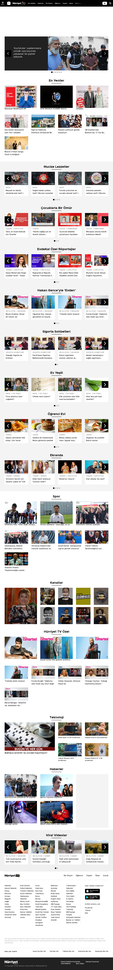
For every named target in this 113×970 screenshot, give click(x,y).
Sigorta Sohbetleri (56, 331)
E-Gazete (69, 899)
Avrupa (7, 896)
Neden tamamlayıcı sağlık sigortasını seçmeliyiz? (94, 357)
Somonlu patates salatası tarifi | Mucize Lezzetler (95, 192)
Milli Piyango (55, 904)
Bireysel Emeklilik (41, 901)
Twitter (88, 910)
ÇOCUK (62, 229)
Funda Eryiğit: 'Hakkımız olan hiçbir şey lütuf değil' (96, 315)
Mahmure (54, 885)
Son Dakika (31, 3)
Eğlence (57, 3)
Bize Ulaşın (80, 963)
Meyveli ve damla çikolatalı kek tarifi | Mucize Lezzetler (14, 192)
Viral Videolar (56, 835)
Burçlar (53, 891)
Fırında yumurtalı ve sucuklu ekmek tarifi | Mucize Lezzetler (68, 192)
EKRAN (17, 476)
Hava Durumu (9, 912)
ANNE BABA (72, 229)
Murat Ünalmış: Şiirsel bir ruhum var (15, 315)
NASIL (8, 187)
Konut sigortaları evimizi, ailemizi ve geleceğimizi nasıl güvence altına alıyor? (69, 357)
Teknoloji (69, 909)
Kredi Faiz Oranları (42, 912)
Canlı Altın (39, 907)
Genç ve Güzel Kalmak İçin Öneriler (15, 233)
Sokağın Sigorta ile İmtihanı (14, 356)
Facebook (88, 908)
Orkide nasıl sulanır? (41, 396)
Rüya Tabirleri (56, 912)
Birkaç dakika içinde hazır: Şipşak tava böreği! (68, 439)
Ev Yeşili (56, 372)
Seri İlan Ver (54, 951)
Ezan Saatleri (55, 909)
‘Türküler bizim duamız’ (69, 314)
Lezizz (22, 917)
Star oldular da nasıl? (95, 479)
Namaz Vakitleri (26, 912)
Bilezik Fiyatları (40, 909)
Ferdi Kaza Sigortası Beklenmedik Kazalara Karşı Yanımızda (42, 357)
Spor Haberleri (25, 907)
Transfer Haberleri (27, 891)
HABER (47, 856)
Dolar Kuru (24, 909)
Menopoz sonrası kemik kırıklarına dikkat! (96, 233)
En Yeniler (56, 80)
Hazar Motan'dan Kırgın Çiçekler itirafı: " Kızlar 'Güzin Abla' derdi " (16, 274)
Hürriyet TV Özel (56, 631)
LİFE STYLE (18, 229)
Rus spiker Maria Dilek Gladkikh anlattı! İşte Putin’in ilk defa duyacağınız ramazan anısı (68, 274)
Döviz (37, 885)
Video (7, 904)
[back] (8, 3)
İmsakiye (38, 920)
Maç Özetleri (25, 904)
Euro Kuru (38, 891)
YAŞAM (9, 229)
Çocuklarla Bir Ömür (56, 208)
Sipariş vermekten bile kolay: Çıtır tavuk (15, 439)
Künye (68, 904)
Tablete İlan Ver (68, 951)
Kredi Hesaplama (41, 904)
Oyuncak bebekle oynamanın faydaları (68, 233)
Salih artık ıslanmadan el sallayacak (69, 860)
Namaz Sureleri (71, 922)
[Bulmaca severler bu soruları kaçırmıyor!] (30, 750)
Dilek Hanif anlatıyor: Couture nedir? (42, 480)
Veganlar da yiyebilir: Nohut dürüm (95, 439)
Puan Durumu (25, 885)
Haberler (41, 3)
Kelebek (54, 896)
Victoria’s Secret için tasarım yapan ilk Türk (15, 480)
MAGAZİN (21, 311)
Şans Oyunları (40, 915)
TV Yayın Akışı (56, 907)
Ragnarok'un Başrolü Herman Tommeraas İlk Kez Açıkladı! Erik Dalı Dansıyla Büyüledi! (43, 274)
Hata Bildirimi (66, 963)
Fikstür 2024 (24, 901)
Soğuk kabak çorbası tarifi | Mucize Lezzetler (43, 192)
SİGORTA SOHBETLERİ (15, 352)
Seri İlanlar (70, 901)
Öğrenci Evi (56, 414)
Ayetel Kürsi (55, 915)
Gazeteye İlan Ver (101, 951)
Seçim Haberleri (26, 893)
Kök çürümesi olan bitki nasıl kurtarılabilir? (69, 398)
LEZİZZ (8, 435)
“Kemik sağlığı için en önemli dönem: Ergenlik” (42, 233)
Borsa (37, 896)
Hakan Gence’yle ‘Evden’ (56, 290)
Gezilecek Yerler (11, 915)
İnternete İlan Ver (84, 951)
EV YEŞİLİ (17, 393)
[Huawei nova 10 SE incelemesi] (96, 735)
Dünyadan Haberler (73, 917)
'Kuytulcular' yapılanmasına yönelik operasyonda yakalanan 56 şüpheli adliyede (27, 52)
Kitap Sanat (55, 893)
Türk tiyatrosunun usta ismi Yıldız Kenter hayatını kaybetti (16, 860)
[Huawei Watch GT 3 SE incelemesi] (96, 756)
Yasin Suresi (55, 917)
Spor (56, 496)
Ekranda (56, 455)
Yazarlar (8, 909)
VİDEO (19, 3)
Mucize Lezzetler (56, 166)
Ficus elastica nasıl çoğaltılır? (14, 398)
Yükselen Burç (25, 915)
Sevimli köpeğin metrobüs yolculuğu (41, 860)
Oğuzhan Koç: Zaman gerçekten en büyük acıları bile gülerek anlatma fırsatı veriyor (42, 315)
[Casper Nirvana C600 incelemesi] (70, 756)
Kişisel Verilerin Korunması (70, 962)
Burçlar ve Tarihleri (73, 920)
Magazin (8, 899)
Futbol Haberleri (26, 888)
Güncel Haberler (11, 888)
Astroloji (8, 917)
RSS (86, 913)
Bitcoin (37, 899)
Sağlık (7, 901)
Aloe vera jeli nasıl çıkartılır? (94, 398)
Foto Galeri (70, 896)
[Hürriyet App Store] (92, 891)
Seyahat (8, 907)
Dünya (7, 891)
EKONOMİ (75, 352)
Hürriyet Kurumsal (92, 962)
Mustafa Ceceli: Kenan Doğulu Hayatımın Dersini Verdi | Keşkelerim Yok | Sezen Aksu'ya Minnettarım (96, 274)
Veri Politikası (71, 907)
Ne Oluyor (49, 3)
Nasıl (71, 3)
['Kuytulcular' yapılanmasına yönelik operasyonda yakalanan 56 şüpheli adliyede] (78, 53)
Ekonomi (8, 893)
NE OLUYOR (10, 311)
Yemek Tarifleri (41, 917)
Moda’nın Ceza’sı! (66, 479)
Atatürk (53, 920)
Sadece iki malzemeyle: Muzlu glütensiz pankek (43, 439)
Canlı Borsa (39, 893)
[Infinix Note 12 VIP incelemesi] (70, 735)
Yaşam (65, 3)
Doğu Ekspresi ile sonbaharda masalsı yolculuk (95, 860)
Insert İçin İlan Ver (39, 951)
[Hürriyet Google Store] (92, 897)
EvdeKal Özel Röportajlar (56, 249)
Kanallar (56, 582)
